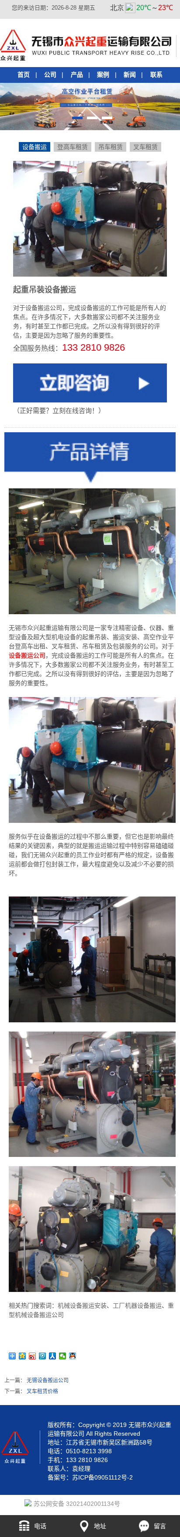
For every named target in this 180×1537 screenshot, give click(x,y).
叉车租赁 (145, 146)
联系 (156, 74)
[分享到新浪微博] (32, 1355)
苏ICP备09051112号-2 (102, 1477)
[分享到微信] (62, 1355)
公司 (50, 74)
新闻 (130, 74)
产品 (77, 74)
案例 (103, 74)
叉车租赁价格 (42, 1391)
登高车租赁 (72, 146)
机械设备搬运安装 (82, 1305)
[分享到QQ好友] (72, 1355)
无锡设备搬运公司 (48, 1380)
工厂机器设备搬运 (137, 1305)
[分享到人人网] (52, 1355)
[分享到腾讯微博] (42, 1355)
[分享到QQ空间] (22, 1355)
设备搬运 (34, 146)
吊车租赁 (110, 146)
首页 (23, 74)
